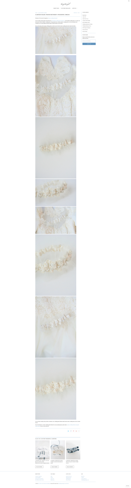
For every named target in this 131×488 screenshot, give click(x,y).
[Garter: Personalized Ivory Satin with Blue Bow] (58, 459)
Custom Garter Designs (86, 20)
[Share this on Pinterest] (74, 431)
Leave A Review (84, 478)
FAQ (51, 476)
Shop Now (56, 8)
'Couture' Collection (38, 476)
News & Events (85, 29)
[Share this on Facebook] (71, 431)
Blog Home (84, 15)
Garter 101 (52, 478)
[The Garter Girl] (65, 4)
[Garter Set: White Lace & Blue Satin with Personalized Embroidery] (42, 459)
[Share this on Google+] (76, 431)
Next (79, 12)
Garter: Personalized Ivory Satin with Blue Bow (57, 462)
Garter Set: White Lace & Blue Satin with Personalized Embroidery (42, 462)
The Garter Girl (40, 483)
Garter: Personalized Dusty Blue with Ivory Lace (72, 462)
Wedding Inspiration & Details (87, 24)
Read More (39, 466)
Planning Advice (68, 477)
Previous (75, 12)
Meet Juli (82, 476)
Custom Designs (65, 8)
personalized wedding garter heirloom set (58, 20)
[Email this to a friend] (79, 431)
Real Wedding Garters (86, 22)
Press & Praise (85, 31)
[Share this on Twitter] (68, 431)
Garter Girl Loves (85, 18)
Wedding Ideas (68, 478)
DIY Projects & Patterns (86, 27)
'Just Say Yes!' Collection (39, 478)
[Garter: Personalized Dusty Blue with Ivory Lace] (73, 459)
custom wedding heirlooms (52, 18)
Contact (82, 477)
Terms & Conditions (47, 483)
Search (52, 477)
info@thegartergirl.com (62, 483)
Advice (74, 8)
